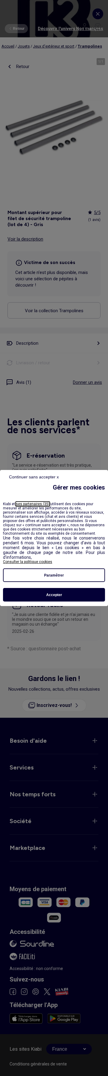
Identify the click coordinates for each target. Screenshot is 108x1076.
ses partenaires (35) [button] (33, 504)
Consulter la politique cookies (27, 562)
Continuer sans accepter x (34, 476)
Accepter (54, 595)
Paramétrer (54, 575)
